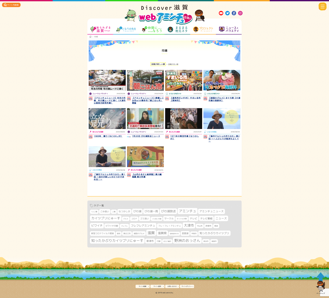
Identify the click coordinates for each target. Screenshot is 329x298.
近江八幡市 (167, 241)
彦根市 (208, 225)
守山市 (199, 225)
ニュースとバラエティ (229, 29)
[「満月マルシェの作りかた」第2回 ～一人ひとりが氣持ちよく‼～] (221, 118)
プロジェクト (203, 29)
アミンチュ (187, 211)
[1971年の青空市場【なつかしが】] (183, 118)
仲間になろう (152, 29)
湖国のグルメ (139, 233)
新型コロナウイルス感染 (102, 233)
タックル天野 (182, 219)
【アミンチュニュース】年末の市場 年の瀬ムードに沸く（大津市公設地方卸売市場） (110, 100)
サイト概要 (142, 286)
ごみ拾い (104, 211)
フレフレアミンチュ (143, 225)
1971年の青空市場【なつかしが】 (184, 137)
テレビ (193, 218)
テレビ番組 (206, 218)
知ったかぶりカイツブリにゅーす (117, 240)
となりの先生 (126, 29)
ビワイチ (97, 225)
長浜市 (205, 241)
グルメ (125, 219)
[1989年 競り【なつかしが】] (107, 118)
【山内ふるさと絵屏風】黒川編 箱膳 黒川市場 (147, 175)
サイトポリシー (186, 286)
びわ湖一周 (151, 211)
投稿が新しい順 (158, 64)
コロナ (134, 218)
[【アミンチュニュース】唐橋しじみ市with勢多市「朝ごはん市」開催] (145, 80)
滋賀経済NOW (174, 234)
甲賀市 (194, 233)
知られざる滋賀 (100, 29)
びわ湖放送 (168, 211)
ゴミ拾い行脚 (156, 219)
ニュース (221, 218)
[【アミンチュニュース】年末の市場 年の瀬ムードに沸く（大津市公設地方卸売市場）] (107, 80)
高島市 (214, 241)
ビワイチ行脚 (112, 225)
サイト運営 (157, 286)
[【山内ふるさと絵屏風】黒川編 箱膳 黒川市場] (145, 156)
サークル (169, 218)
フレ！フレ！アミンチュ (169, 225)
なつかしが (124, 211)
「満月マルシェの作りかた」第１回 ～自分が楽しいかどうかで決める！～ (110, 177)
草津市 (150, 241)
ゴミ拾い (144, 218)
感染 (216, 226)
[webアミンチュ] (164, 9)
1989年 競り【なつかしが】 (108, 136)
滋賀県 (162, 233)
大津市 (189, 225)
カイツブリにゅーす (105, 218)
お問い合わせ (172, 286)
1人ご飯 (94, 211)
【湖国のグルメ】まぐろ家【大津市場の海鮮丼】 (224, 99)
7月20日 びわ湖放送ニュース (146, 136)
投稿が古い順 (173, 64)
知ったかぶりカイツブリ (214, 233)
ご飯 (114, 211)
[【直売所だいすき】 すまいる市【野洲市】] (183, 80)
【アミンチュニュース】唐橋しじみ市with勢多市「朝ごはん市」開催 (148, 100)
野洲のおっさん (187, 240)
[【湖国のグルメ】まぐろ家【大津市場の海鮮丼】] (221, 80)
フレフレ (124, 226)
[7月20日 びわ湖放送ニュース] (145, 118)
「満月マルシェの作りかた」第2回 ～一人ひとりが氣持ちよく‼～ (224, 138)
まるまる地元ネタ (177, 29)
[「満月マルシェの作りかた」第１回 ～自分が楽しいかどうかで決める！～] (107, 156)
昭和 (118, 233)
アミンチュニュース (211, 211)
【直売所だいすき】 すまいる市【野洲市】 (185, 99)
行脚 (158, 241)
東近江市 (127, 233)
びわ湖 (137, 211)
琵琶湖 (185, 233)
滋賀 (151, 232)
